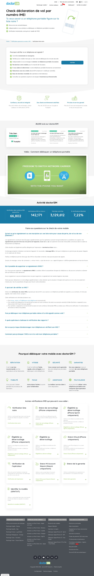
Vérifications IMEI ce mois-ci (36, 211)
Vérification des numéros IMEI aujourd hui (16, 211)
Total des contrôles (57, 211)
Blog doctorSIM (73, 546)
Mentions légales (47, 571)
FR (81, 2)
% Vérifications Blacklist (78, 211)
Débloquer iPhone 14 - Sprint (57, 532)
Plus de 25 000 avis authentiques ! (77, 552)
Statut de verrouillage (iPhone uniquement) (48, 409)
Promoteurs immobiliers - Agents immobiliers (77, 543)
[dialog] (5, 575)
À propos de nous (73, 549)
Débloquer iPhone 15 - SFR (56, 534)
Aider (55, 2)
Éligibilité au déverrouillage (46, 438)
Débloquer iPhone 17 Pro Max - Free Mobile (57, 543)
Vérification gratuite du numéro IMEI (21, 41)
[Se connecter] (77, 2)
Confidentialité (38, 571)
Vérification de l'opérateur (18, 465)
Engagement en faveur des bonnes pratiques (78, 529)
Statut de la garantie (76, 464)
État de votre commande (67, 2)
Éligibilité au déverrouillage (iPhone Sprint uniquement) (74, 411)
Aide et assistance (73, 526)
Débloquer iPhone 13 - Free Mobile (56, 538)
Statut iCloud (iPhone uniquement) (77, 438)
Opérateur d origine (53, 529)
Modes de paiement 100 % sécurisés (78, 536)
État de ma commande (75, 523)
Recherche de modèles (54, 523)
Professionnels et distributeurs (77, 539)
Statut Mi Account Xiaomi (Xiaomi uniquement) (47, 466)
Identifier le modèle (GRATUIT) (19, 490)
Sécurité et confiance (74, 533)
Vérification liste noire (19, 409)
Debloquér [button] (71, 5)
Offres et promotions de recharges (15, 523)
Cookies (55, 571)
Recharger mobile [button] (41, 5)
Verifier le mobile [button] (81, 5)
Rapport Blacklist (52, 526)
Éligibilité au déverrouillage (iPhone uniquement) (21, 439)
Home (7, 41)
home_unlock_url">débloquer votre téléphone (23, 300)
